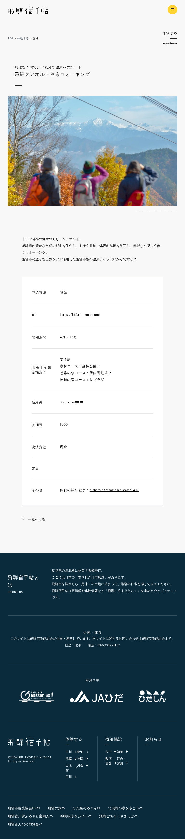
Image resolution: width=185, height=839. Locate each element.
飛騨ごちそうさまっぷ (116, 816)
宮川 (69, 777)
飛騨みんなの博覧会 (23, 824)
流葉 (69, 758)
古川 (69, 752)
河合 (80, 765)
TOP (10, 38)
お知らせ (153, 739)
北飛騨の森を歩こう (123, 808)
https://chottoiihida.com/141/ (114, 490)
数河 (80, 752)
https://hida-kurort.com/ (80, 315)
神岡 (80, 758)
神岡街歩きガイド (74, 816)
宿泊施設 (113, 739)
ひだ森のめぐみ (85, 808)
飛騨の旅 (55, 808)
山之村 (69, 768)
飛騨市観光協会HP (22, 808)
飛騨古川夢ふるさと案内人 (28, 816)
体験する (23, 38)
